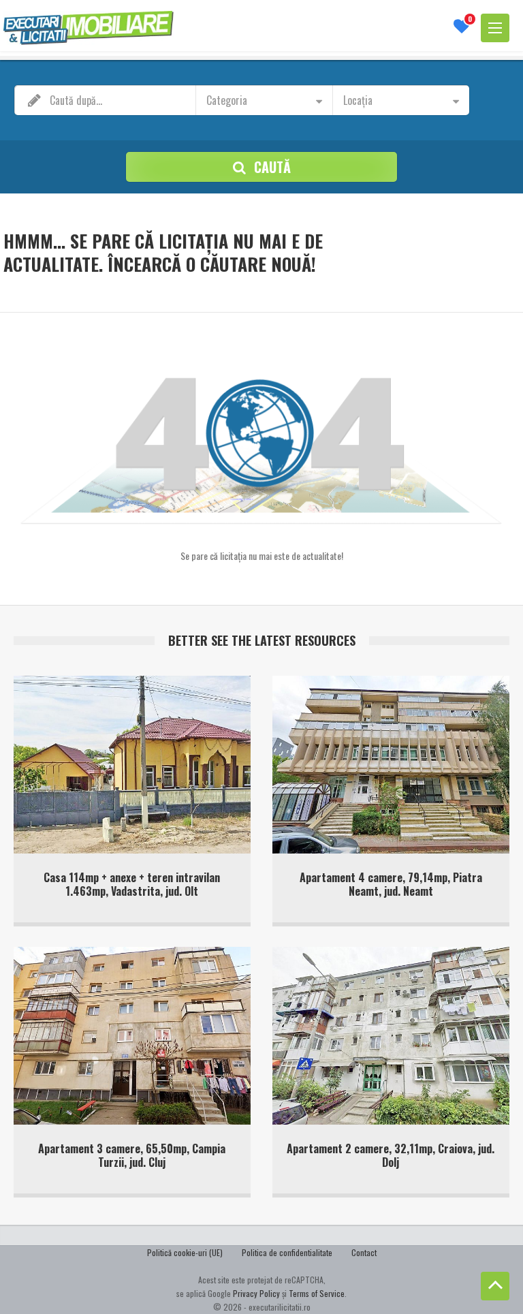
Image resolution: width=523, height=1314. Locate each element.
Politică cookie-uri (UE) (185, 1252)
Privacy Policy (256, 1293)
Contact (364, 1252)
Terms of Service (317, 1293)
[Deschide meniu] (495, 28)
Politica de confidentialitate (287, 1252)
